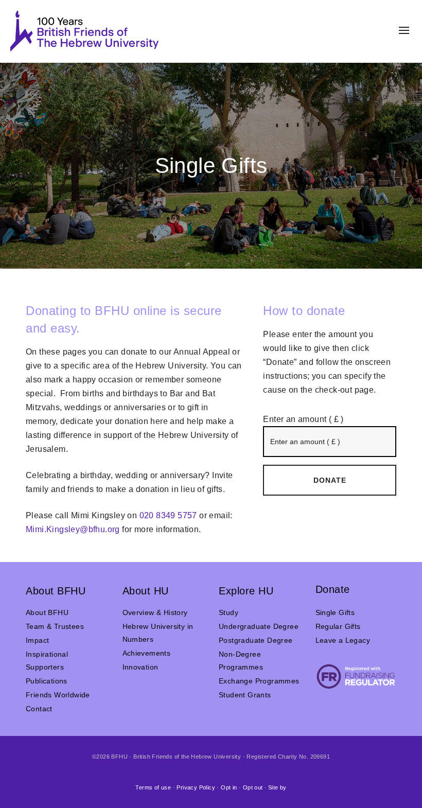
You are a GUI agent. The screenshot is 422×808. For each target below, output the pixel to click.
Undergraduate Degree (258, 626)
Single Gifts (335, 612)
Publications (46, 681)
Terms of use (153, 787)
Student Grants (245, 695)
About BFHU (47, 612)
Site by (277, 787)
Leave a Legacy (343, 640)
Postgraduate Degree (256, 640)
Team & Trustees (55, 626)
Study (228, 612)
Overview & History (155, 612)
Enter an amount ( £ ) (303, 419)
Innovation (140, 667)
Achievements (146, 653)
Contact (39, 709)
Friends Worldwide (58, 695)
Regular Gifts (338, 626)
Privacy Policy (196, 787)
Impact (37, 640)
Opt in (229, 787)
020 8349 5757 (168, 515)
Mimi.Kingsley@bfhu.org (73, 529)
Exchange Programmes (259, 681)
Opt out (253, 787)
